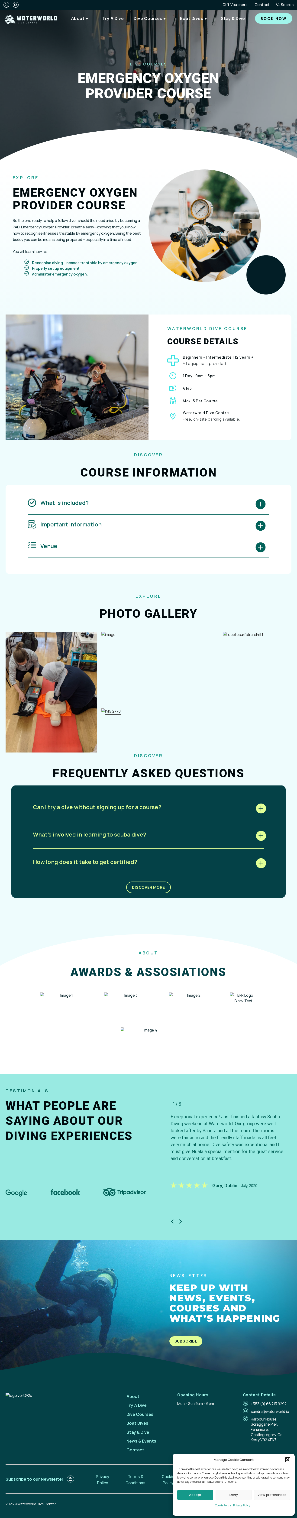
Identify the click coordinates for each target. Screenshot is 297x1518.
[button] (287, 1459)
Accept (195, 1494)
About (77, 18)
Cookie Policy (223, 1505)
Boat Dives (191, 18)
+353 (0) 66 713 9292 (269, 1403)
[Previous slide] (172, 1221)
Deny (233, 1494)
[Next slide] (180, 1221)
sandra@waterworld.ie (270, 1411)
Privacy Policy (241, 1505)
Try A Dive (113, 18)
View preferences (272, 1494)
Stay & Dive (233, 18)
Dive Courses (148, 18)
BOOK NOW (274, 18)
